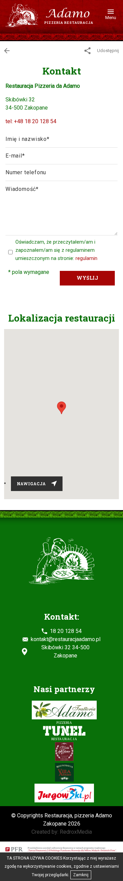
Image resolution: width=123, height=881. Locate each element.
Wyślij (87, 278)
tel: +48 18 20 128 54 (30, 121)
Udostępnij (107, 50)
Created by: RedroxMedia (61, 832)
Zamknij (80, 874)
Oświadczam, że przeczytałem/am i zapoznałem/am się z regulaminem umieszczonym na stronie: (56, 250)
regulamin (86, 258)
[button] (61, 408)
